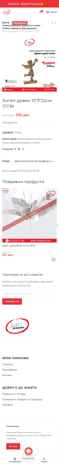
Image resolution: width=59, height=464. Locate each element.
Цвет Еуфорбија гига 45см (18, 245)
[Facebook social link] (15, 149)
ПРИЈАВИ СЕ (12, 301)
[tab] (6, 161)
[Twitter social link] (23, 149)
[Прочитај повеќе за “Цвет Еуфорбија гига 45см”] (53, 259)
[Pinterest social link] (19, 149)
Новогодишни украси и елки (21, 25)
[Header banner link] (29, 4)
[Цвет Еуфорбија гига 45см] (29, 215)
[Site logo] (6, 12)
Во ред (13, 446)
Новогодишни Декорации (19, 28)
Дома (5, 22)
